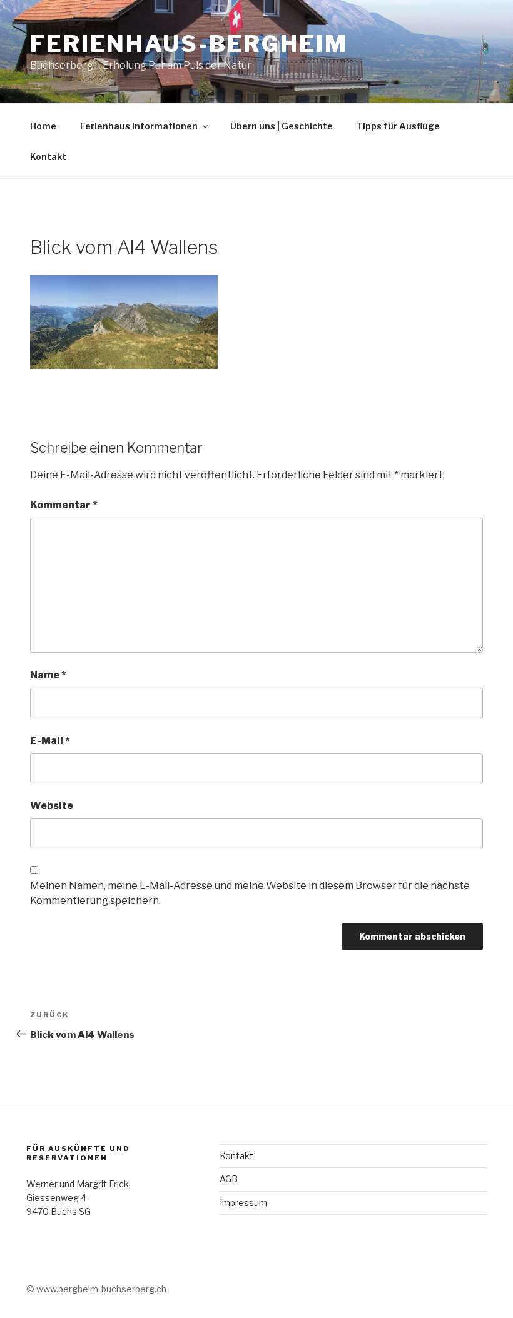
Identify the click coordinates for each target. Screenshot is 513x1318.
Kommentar (64, 505)
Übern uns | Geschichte (281, 126)
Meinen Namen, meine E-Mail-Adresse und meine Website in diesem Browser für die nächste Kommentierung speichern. (250, 893)
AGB (229, 1179)
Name (48, 675)
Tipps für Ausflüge (398, 126)
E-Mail (50, 741)
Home (43, 126)
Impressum (243, 1202)
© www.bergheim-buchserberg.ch (96, 1289)
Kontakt (48, 156)
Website (51, 806)
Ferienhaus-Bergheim (189, 44)
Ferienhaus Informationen (139, 126)
